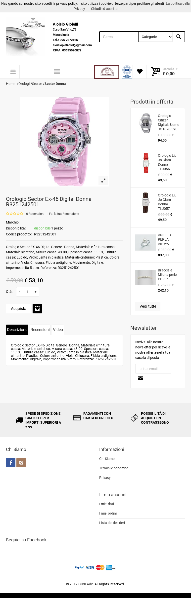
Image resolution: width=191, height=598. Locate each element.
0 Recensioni (35, 214)
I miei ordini (108, 513)
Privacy (105, 478)
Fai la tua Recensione (64, 214)
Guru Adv (85, 584)
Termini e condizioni (114, 468)
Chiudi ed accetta (104, 9)
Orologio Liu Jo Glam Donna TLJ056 (167, 162)
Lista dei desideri (112, 523)
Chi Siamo (107, 459)
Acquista (18, 308)
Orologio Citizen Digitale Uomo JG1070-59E (168, 122)
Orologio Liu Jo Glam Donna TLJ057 (167, 202)
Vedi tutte (148, 306)
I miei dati (106, 504)
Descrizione (17, 329)
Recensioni (40, 329)
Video (58, 329)
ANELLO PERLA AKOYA (164, 239)
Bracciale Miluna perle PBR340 (167, 274)
